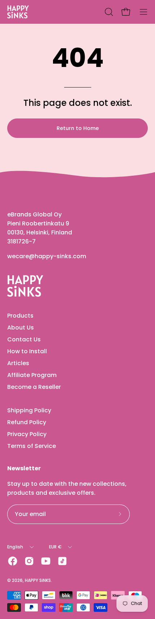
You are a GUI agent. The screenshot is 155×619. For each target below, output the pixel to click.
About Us (20, 327)
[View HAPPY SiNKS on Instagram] (29, 561)
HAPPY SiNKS (38, 580)
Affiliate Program (32, 375)
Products (20, 315)
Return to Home (78, 128)
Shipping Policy (29, 410)
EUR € (55, 547)
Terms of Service (31, 446)
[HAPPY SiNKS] (18, 11)
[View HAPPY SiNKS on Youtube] (45, 561)
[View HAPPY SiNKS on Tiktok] (62, 561)
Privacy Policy (26, 434)
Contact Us (24, 339)
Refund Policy (26, 422)
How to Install (27, 351)
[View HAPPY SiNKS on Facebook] (12, 561)
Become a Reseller (34, 387)
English (15, 547)
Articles (18, 363)
